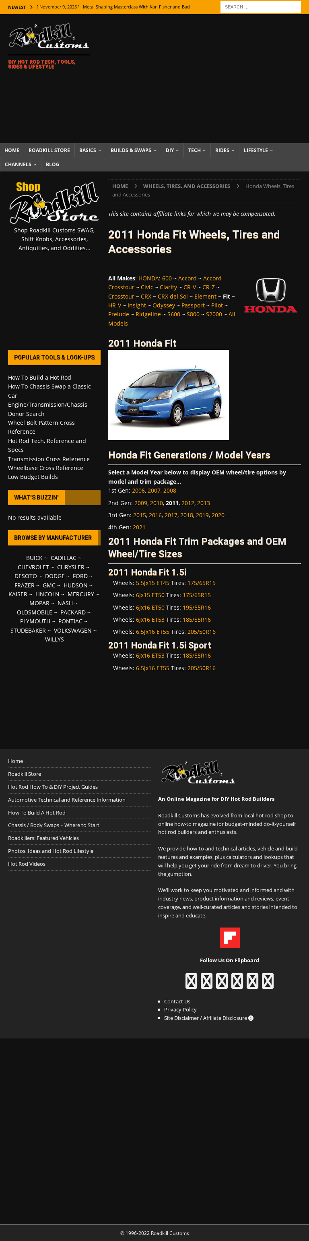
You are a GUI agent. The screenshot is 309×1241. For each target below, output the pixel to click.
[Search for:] (260, 6)
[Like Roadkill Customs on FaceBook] (191, 984)
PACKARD (73, 612)
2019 (202, 515)
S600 (173, 314)
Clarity (168, 287)
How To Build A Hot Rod (37, 812)
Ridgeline (148, 314)
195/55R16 (197, 607)
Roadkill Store (49, 150)
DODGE (55, 576)
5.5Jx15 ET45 (152, 583)
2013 (203, 503)
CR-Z (208, 287)
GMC (49, 585)
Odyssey (163, 305)
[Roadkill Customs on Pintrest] (222, 984)
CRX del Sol (173, 296)
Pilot (217, 305)
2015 (139, 515)
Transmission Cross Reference (49, 459)
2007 (154, 490)
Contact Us (177, 1001)
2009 (140, 503)
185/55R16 (197, 619)
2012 (187, 503)
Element (205, 296)
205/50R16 (201, 631)
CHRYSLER (70, 567)
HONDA (148, 278)
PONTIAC (70, 621)
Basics (87, 150)
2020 (218, 515)
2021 (139, 527)
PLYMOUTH (35, 621)
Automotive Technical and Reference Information (67, 799)
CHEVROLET (33, 567)
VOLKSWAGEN (73, 630)
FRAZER (24, 585)
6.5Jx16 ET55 (152, 631)
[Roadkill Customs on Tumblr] (237, 984)
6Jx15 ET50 (150, 595)
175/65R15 (201, 583)
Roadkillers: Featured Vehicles (43, 838)
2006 (138, 490)
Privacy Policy (180, 1009)
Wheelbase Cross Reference (45, 468)
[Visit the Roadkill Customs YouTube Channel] (268, 984)
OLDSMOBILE (34, 612)
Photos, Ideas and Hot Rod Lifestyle (50, 850)
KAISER (17, 594)
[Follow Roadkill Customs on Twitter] (252, 984)
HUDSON (76, 585)
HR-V (114, 305)
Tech (194, 150)
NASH (65, 603)
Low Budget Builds (33, 477)
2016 (155, 515)
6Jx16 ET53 (150, 619)
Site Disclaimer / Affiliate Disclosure (206, 1018)
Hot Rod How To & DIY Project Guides (53, 786)
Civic (147, 287)
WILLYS (54, 639)
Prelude (118, 314)
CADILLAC (63, 558)
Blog (53, 164)
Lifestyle (256, 150)
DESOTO (25, 576)
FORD (80, 576)
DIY (170, 150)
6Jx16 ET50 (150, 607)
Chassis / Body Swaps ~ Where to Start (53, 825)
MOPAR (39, 603)
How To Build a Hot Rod (39, 377)
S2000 (214, 314)
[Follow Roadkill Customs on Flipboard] (230, 943)
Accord (187, 278)
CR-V (189, 287)
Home (11, 150)
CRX (146, 296)
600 (167, 278)
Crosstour (121, 296)
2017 (171, 515)
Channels (18, 164)
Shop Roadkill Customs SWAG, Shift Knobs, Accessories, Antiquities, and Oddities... (54, 239)
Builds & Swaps (131, 150)
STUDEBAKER (28, 630)
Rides (222, 150)
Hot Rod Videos (26, 863)
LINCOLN (47, 594)
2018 (186, 515)
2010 (156, 503)
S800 (193, 314)
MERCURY (81, 594)
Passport (193, 305)
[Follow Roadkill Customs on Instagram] (206, 984)
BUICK (34, 558)
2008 (169, 490)
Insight (137, 305)
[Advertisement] (207, 78)
